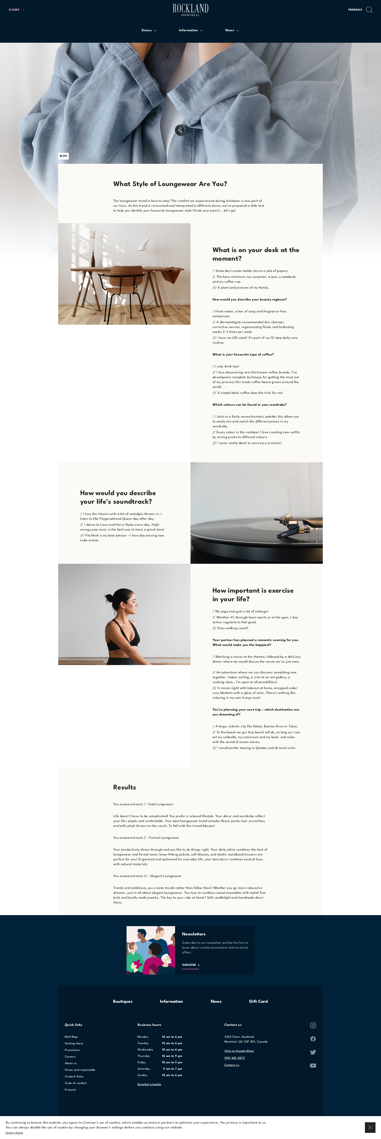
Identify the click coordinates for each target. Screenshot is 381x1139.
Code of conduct (76, 1083)
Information (171, 1002)
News (216, 1002)
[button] (18, 10)
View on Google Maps (239, 1051)
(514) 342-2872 (234, 1058)
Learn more (14, 1133)
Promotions (72, 1050)
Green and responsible (80, 1070)
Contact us (231, 1065)
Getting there (74, 1043)
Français (355, 10)
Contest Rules (74, 1076)
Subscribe (189, 965)
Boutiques (123, 1002)
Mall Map (71, 1037)
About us (71, 1063)
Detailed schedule (149, 1084)
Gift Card (258, 1002)
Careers (70, 1056)
